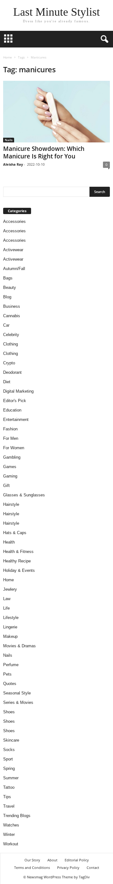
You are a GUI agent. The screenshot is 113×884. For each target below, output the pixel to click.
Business (11, 306)
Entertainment (16, 419)
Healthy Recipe (17, 561)
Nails (9, 140)
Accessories (14, 221)
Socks (9, 749)
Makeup (10, 636)
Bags (8, 278)
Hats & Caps (14, 532)
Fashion (10, 429)
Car (6, 325)
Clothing (10, 344)
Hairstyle (11, 504)
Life (6, 608)
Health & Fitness (18, 551)
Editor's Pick (14, 400)
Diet (6, 381)
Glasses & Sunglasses (24, 495)
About (52, 860)
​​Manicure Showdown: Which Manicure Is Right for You (43, 152)
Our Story (32, 860)
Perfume (11, 664)
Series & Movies (18, 702)
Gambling (11, 457)
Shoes (9, 712)
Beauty (9, 287)
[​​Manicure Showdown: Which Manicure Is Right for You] (56, 111)
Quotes (9, 683)
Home (7, 57)
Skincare (11, 740)
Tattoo (8, 787)
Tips (7, 796)
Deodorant (12, 372)
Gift (6, 485)
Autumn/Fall (14, 268)
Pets (7, 674)
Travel (8, 806)
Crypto (9, 363)
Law (6, 598)
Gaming (10, 476)
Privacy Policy (68, 867)
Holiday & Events (19, 570)
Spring (9, 768)
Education (12, 410)
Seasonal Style (17, 693)
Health (9, 542)
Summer (11, 778)
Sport (8, 759)
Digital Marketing (18, 391)
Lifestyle (11, 617)
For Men (10, 438)
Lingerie (10, 627)
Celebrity (11, 334)
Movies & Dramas (19, 646)
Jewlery (10, 589)
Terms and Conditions (32, 867)
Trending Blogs (16, 815)
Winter (9, 834)
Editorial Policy (77, 860)
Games (9, 466)
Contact (93, 867)
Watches (11, 825)
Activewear (13, 249)
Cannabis (11, 315)
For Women (13, 447)
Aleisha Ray (13, 164)
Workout (10, 844)
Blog (7, 297)
